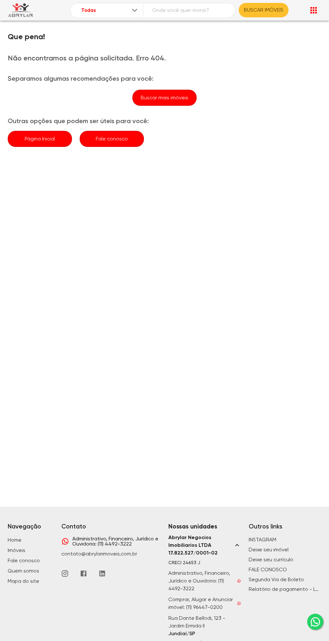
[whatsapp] (315, 622)
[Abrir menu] (314, 10)
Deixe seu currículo (271, 559)
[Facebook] (83, 573)
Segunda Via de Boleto (276, 579)
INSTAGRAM (262, 540)
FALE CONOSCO (268, 569)
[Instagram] (65, 573)
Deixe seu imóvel (269, 549)
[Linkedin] (102, 573)
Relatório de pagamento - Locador (285, 589)
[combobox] (110, 10)
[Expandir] (134, 10)
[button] (204, 545)
